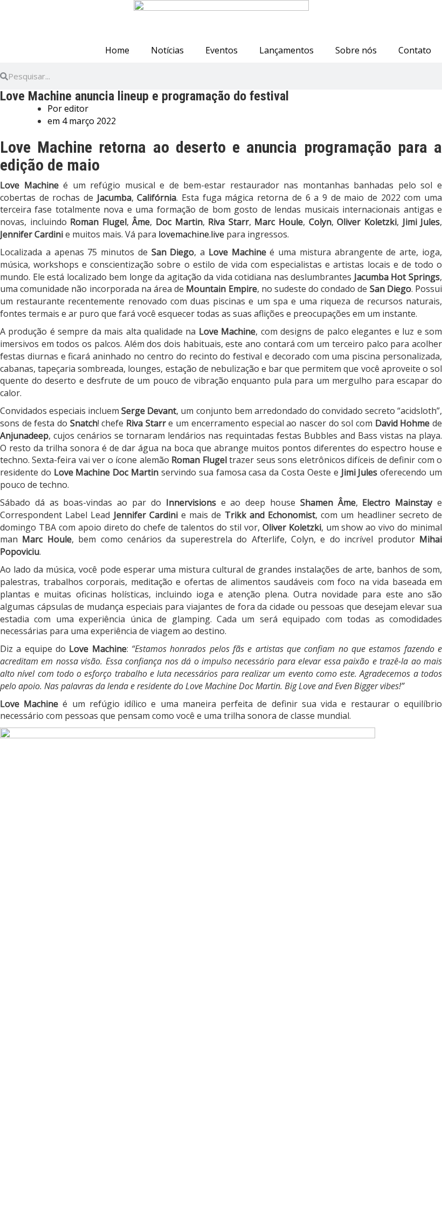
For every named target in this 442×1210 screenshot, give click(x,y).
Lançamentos (286, 50)
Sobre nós (356, 50)
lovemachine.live (191, 234)
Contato (414, 50)
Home (117, 50)
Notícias (167, 50)
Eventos (221, 50)
